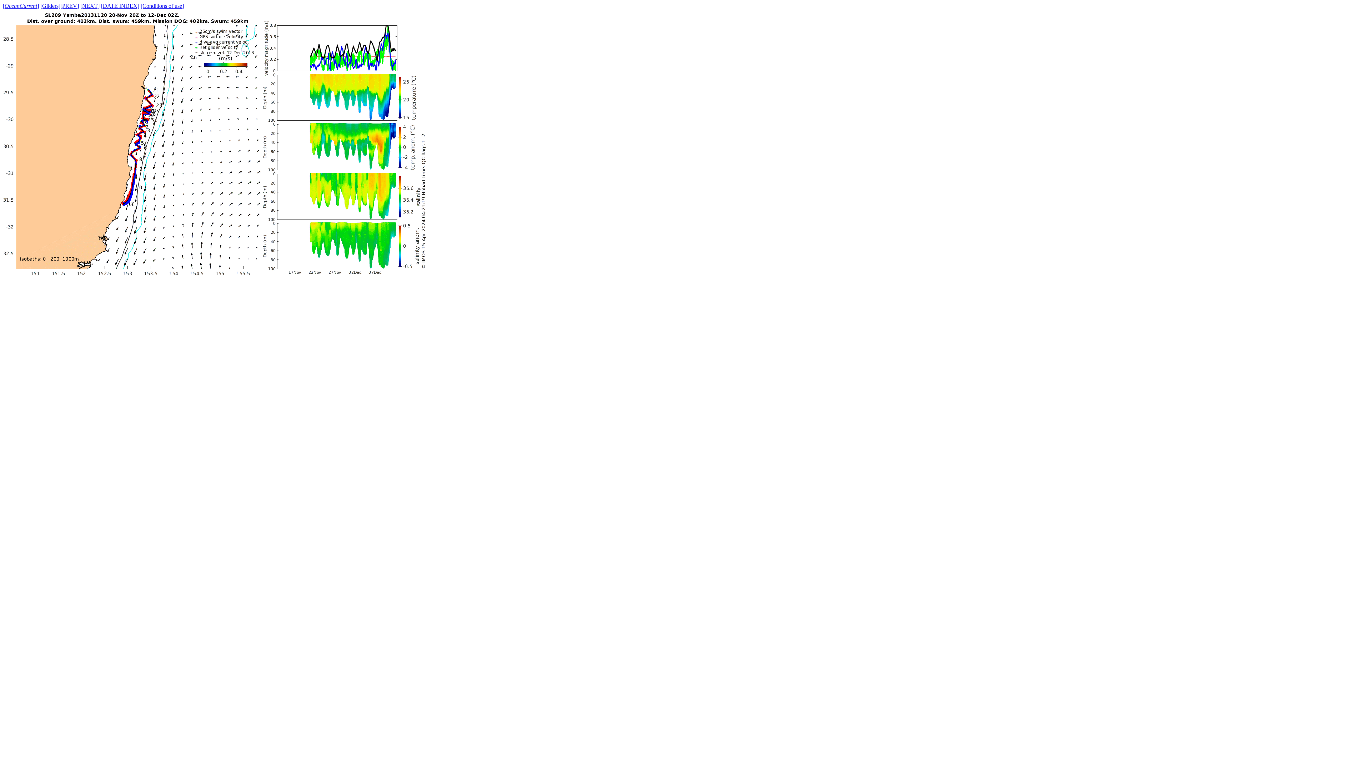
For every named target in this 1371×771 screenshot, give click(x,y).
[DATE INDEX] (120, 6)
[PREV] (69, 6)
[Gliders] (50, 6)
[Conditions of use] (162, 6)
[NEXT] (90, 6)
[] (21, 6)
